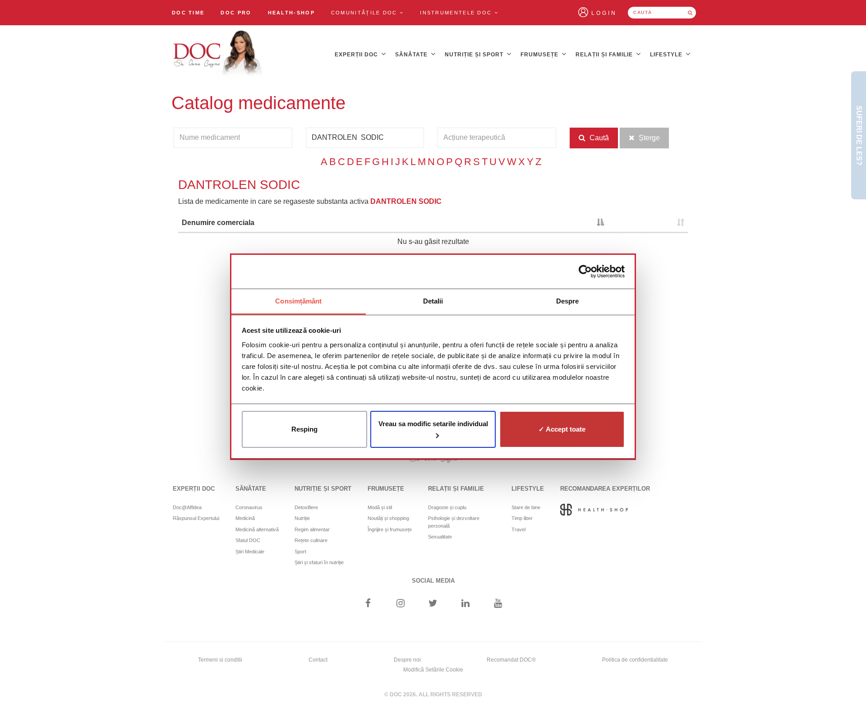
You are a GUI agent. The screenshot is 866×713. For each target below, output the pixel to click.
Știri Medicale (249, 551)
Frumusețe (540, 54)
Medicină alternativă (257, 529)
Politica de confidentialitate (635, 660)
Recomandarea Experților (605, 488)
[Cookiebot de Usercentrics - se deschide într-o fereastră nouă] (585, 271)
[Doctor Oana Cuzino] (217, 54)
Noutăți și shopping (388, 518)
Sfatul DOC (247, 540)
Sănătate (412, 54)
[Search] (690, 12)
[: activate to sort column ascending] (648, 223)
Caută (598, 138)
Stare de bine (525, 507)
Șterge (648, 138)
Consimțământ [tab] (298, 301)
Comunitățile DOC (365, 12)
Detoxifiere (306, 507)
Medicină (245, 518)
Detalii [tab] (433, 301)
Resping (304, 429)
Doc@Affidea (187, 507)
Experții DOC (357, 54)
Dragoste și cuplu (447, 507)
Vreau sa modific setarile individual (433, 424)
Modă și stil (380, 507)
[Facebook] (368, 604)
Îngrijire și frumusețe (390, 529)
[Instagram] (400, 604)
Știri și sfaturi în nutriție (319, 562)
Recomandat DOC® (511, 660)
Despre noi (407, 660)
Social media (433, 580)
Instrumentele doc (457, 12)
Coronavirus (249, 507)
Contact (318, 660)
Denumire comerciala (218, 222)
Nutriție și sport (475, 54)
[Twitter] (433, 604)
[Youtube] (498, 604)
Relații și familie (605, 54)
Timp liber (522, 518)
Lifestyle (667, 54)
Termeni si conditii (220, 660)
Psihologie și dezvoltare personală (453, 522)
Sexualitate (440, 536)
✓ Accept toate (562, 429)
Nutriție (302, 518)
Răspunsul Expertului (196, 518)
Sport (300, 551)
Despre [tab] (567, 301)
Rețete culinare (311, 540)
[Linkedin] (466, 604)
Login (604, 13)
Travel (518, 529)
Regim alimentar (312, 529)
